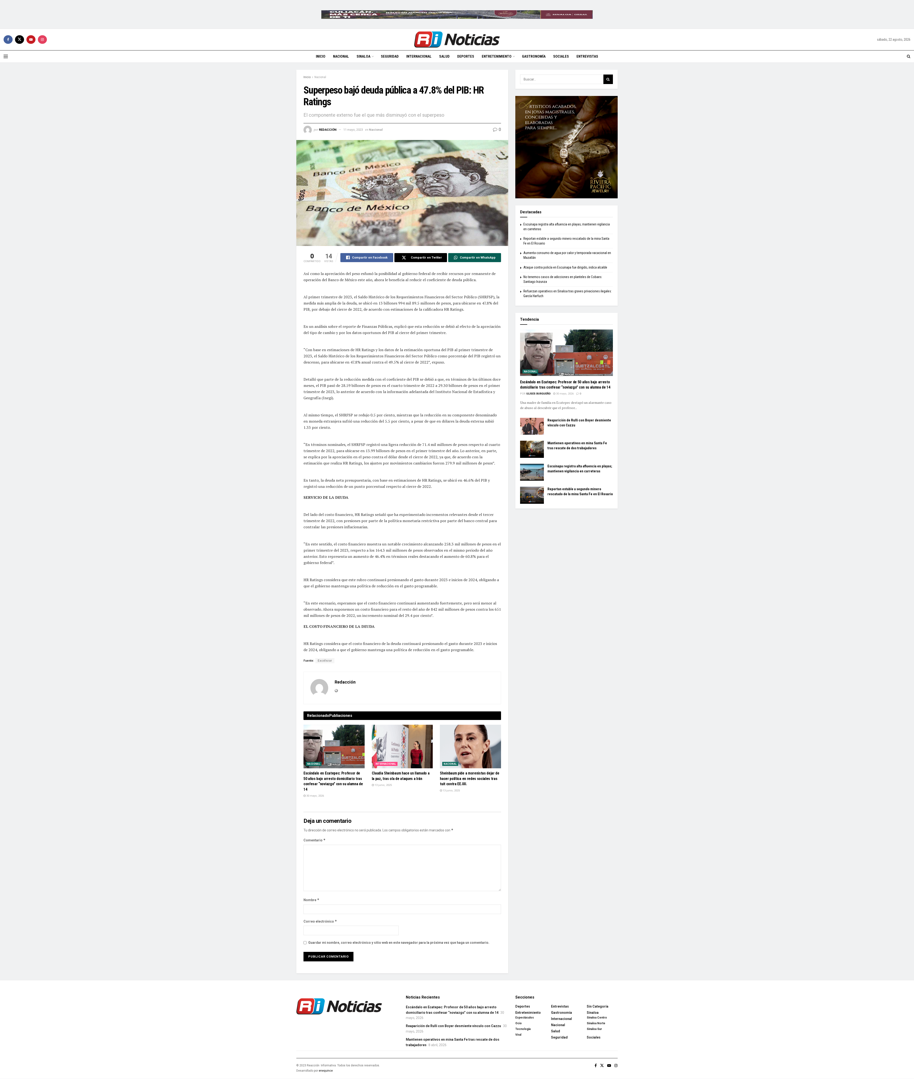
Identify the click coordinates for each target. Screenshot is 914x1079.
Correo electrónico (320, 921)
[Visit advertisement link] (457, 14)
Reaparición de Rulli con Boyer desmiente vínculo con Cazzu (453, 1026)
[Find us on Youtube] (30, 39)
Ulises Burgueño (538, 393)
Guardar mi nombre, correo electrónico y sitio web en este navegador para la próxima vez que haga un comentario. (398, 942)
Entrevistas (587, 56)
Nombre (311, 900)
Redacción (328, 129)
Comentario (314, 840)
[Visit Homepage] (457, 39)
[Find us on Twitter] (19, 39)
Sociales (561, 56)
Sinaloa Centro (597, 1017)
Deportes (465, 56)
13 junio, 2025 (383, 785)
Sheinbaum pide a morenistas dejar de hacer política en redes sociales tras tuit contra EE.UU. (469, 778)
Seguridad (390, 56)
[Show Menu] (6, 56)
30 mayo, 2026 (315, 795)
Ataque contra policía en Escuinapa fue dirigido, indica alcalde (565, 267)
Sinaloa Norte (596, 1023)
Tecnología (523, 1029)
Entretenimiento (497, 56)
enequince (326, 1070)
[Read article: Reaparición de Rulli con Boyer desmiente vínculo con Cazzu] (532, 426)
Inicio (320, 56)
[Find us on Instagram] (42, 39)
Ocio (518, 1023)
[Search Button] (908, 56)
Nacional (341, 56)
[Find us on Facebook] (8, 39)
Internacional (419, 56)
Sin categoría (597, 1006)
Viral (518, 1034)
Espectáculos (524, 1017)
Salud (444, 56)
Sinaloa (363, 56)
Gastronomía (534, 56)
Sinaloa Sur (594, 1029)
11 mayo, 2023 (353, 129)
